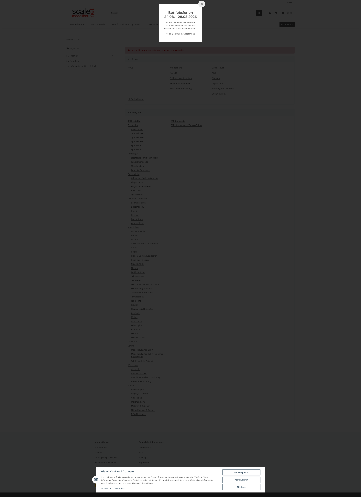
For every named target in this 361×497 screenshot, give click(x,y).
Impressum (106, 488)
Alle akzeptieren (241, 472)
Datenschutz (119, 488)
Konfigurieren (241, 480)
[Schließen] (201, 4)
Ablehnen (241, 487)
